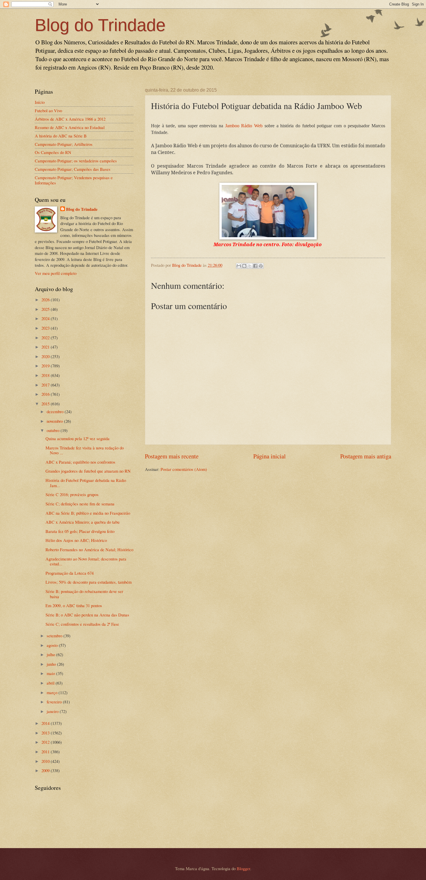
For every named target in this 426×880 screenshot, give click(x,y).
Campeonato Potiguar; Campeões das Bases (72, 169)
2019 (46, 366)
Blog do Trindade (100, 25)
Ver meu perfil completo (56, 273)
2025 (46, 309)
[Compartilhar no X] (250, 266)
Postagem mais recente (172, 456)
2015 (46, 404)
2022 (46, 337)
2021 (46, 347)
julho (51, 654)
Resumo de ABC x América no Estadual (70, 127)
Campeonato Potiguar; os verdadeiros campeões (76, 161)
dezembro (56, 411)
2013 (46, 733)
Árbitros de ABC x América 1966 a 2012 (70, 119)
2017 (46, 385)
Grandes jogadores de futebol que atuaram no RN (88, 471)
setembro (55, 635)
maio (51, 673)
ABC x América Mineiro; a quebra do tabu (82, 522)
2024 (46, 318)
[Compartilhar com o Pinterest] (261, 266)
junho (52, 664)
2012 (46, 742)
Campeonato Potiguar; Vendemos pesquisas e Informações (74, 180)
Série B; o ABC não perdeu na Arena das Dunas (87, 615)
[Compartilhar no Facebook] (255, 266)
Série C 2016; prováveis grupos (72, 494)
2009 (46, 770)
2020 (46, 356)
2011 (46, 751)
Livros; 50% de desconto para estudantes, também (88, 582)
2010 (46, 761)
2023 (46, 328)
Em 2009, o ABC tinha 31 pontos (73, 605)
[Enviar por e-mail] (239, 266)
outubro (54, 430)
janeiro (53, 711)
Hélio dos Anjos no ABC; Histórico (76, 540)
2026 (46, 299)
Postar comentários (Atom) (184, 469)
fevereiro (55, 702)
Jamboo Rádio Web (244, 125)
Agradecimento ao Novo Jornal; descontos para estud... (85, 561)
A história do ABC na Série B (61, 136)
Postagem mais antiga (365, 456)
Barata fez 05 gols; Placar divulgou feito (79, 531)
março (53, 692)
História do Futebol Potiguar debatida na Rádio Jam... (85, 482)
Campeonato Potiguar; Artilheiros (63, 144)
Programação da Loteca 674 (69, 573)
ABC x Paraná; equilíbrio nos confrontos (80, 462)
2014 (46, 723)
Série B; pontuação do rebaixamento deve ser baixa (84, 593)
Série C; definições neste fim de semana (79, 504)
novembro (55, 421)
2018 (46, 375)
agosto (53, 645)
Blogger (243, 868)
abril (51, 683)
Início (40, 102)
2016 (46, 394)
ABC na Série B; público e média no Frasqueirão (87, 513)
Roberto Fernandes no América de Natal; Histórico (89, 549)
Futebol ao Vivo (48, 110)
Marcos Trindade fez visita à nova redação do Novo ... (84, 450)
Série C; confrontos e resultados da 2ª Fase (82, 624)
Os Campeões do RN (53, 152)
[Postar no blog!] (244, 266)
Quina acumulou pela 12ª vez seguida (77, 438)
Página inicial (269, 456)
